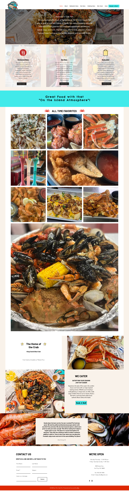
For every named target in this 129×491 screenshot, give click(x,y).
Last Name (35, 463)
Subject (34, 470)
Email (17, 470)
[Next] (123, 429)
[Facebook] (89, 481)
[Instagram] (92, 481)
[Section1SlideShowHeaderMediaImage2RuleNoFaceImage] (64, 442)
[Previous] (5, 429)
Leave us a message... (22, 476)
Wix (78, 488)
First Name (19, 463)
